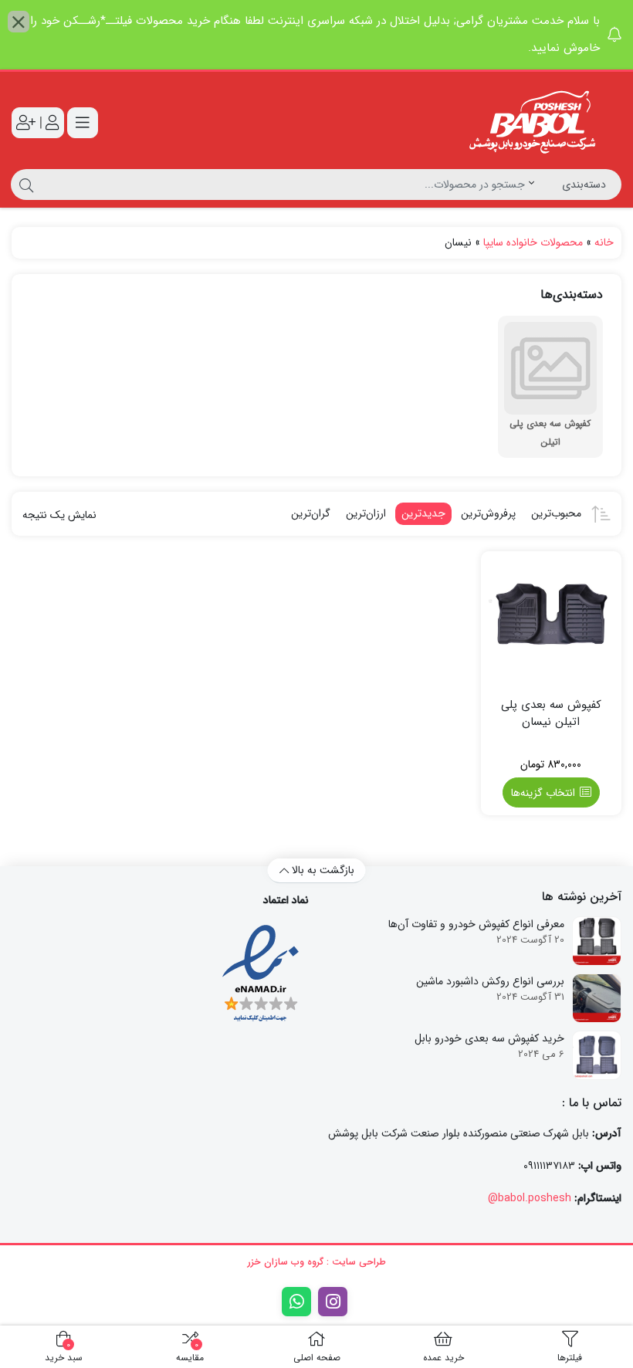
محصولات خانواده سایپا (533, 242)
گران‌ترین (310, 513)
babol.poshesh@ (529, 1198)
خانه (604, 242)
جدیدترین (423, 513)
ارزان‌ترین (366, 513)
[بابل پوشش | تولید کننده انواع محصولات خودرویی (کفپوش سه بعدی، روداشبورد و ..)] (536, 122)
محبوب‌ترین (556, 513)
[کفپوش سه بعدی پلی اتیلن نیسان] (551, 622)
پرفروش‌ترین (488, 513)
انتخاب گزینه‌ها (543, 792)
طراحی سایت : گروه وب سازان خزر (316, 1262)
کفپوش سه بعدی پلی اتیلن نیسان (551, 713)
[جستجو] (24, 184)
